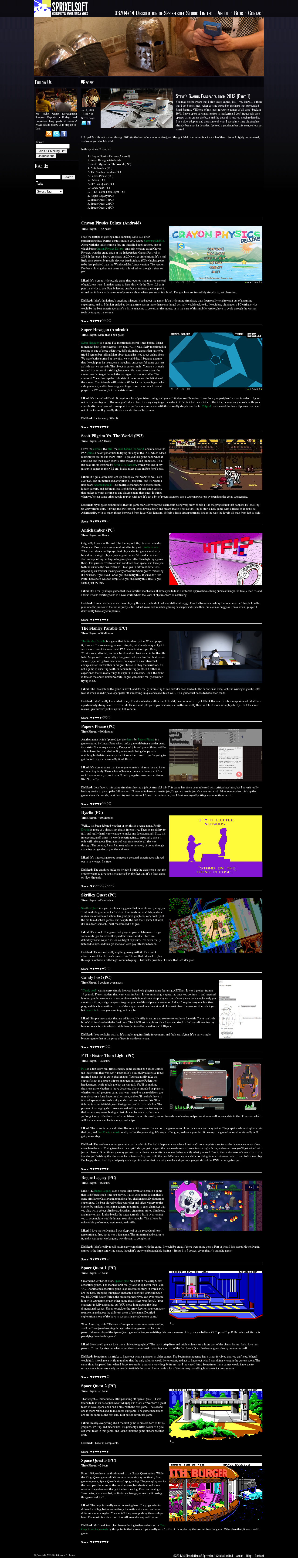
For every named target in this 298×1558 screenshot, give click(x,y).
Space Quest (122, 1281)
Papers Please (146, 739)
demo (129, 739)
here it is (91, 1010)
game (90, 453)
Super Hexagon (90, 343)
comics (97, 449)
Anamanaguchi (103, 485)
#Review (87, 81)
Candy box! (89, 990)
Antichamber (151, 547)
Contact (255, 12)
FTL (84, 1069)
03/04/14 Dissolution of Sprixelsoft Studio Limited (163, 12)
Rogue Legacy (102, 1191)
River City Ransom (125, 465)
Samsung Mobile (154, 241)
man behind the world (131, 449)
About (223, 12)
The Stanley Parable (93, 641)
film (110, 449)
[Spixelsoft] (61, 8)
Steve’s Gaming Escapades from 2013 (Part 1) (213, 96)
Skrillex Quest (89, 908)
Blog (238, 12)
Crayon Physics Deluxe (110, 249)
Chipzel (206, 406)
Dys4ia (85, 830)
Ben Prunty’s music (109, 1132)
